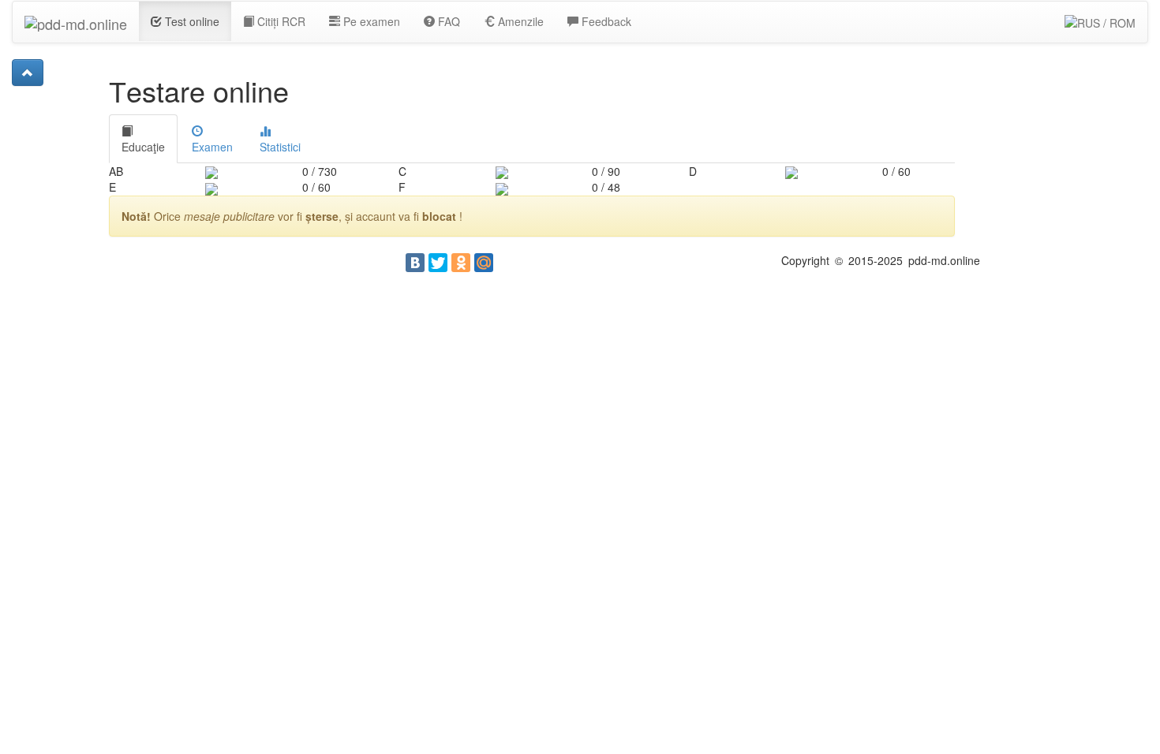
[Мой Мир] (483, 262)
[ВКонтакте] (415, 262)
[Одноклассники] (460, 262)
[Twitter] (437, 262)
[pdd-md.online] (76, 21)
